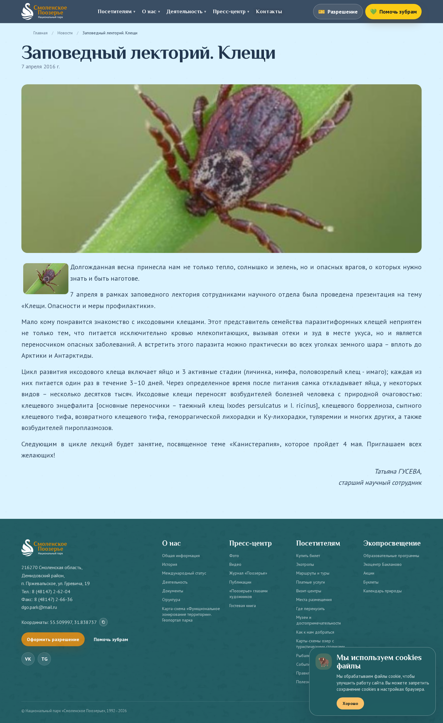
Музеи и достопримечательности (318, 620)
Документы (172, 591)
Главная (40, 33)
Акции (368, 573)
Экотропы (305, 564)
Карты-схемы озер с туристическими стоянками (320, 643)
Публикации (240, 582)
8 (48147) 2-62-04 (51, 591)
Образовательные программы (391, 555)
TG (44, 659)
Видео (235, 564)
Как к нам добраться (315, 632)
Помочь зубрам (111, 639)
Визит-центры (308, 591)
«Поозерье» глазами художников (248, 593)
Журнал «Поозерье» (248, 573)
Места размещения (314, 599)
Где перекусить (310, 608)
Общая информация (181, 555)
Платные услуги (310, 582)
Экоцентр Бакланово (382, 564)
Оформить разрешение (53, 639)
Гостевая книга (242, 605)
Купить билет (308, 555)
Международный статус (184, 573)
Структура (171, 599)
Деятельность (174, 582)
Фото (234, 555)
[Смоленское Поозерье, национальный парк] (44, 11)
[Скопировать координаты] (103, 622)
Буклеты (371, 582)
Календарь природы (382, 591)
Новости (65, 33)
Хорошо (350, 703)
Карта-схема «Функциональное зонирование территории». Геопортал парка (191, 614)
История (169, 564)
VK (28, 659)
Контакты (269, 11)
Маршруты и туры (312, 573)
